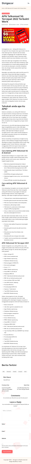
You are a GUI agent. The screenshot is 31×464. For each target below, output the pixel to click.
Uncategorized (5, 13)
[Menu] (28, 3)
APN (3, 371)
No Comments (25, 24)
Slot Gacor (7, 377)
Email (3, 431)
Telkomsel (9, 371)
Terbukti (14, 371)
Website (4, 438)
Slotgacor (7, 3)
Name (4, 424)
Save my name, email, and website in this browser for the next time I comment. (15, 446)
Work (25, 371)
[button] (6, 380)
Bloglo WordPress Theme (15, 461)
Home (3, 8)
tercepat (20, 371)
